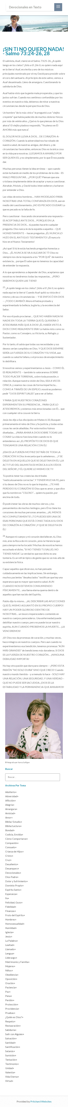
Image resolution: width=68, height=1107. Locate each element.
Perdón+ (9, 1000)
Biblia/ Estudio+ (13, 821)
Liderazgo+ (11, 957)
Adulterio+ (11, 792)
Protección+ (11, 1004)
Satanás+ (10, 1051)
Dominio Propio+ (14, 885)
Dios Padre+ (12, 877)
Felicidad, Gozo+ (14, 902)
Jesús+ (8, 936)
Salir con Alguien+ (14, 1034)
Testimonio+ (12, 1063)
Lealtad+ (10, 945)
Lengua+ (9, 953)
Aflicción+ (10, 800)
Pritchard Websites (41, 1101)
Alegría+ (9, 804)
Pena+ (8, 996)
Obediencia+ (12, 974)
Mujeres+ (10, 966)
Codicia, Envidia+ (14, 834)
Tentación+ (11, 1059)
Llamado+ (10, 949)
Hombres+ (10, 919)
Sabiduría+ (10, 1029)
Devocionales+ (13, 872)
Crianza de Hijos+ (14, 851)
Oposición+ (11, 979)
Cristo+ (9, 855)
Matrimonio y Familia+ (17, 962)
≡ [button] (58, 7)
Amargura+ (11, 809)
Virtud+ (9, 1080)
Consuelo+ (11, 847)
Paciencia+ (11, 987)
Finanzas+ (10, 911)
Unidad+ (9, 1068)
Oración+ (10, 983)
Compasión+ (12, 843)
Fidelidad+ (10, 906)
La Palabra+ (11, 940)
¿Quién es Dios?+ (14, 1017)
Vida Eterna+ (12, 1076)
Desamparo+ (12, 868)
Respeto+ (10, 1021)
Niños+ (9, 970)
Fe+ (7, 898)
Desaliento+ (11, 864)
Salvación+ (11, 1038)
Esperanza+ (11, 894)
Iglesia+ (9, 932)
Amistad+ (10, 813)
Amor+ (9, 817)
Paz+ (8, 991)
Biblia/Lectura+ (13, 826)
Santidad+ (10, 1042)
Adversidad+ (12, 796)
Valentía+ (10, 1072)
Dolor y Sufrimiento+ (16, 881)
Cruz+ (8, 860)
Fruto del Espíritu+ (15, 915)
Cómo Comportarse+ (16, 838)
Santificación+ (12, 1046)
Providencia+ (12, 1008)
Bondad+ (10, 830)
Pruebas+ (10, 1012)
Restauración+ (13, 1025)
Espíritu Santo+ (13, 889)
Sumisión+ (10, 1055)
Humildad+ (11, 928)
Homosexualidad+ (15, 923)
